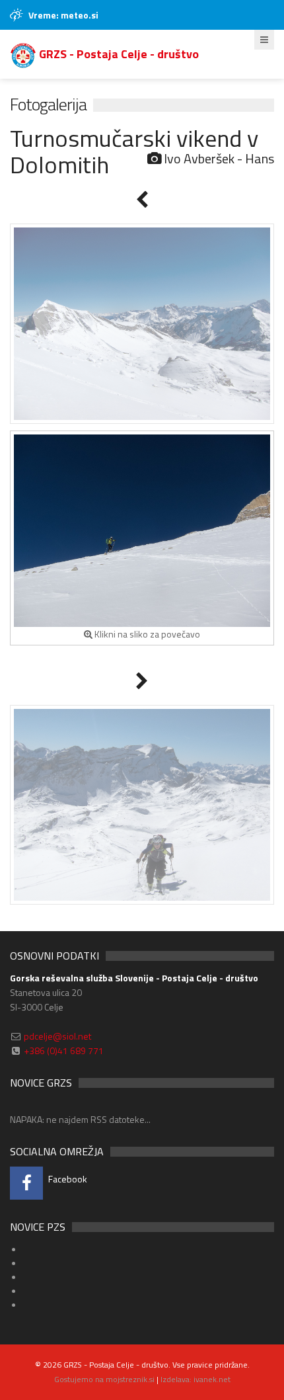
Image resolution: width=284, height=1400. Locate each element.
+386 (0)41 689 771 (64, 1050)
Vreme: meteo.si (63, 15)
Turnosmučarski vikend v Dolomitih (134, 151)
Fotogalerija (48, 104)
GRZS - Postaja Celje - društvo (117, 54)
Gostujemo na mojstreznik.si (104, 1379)
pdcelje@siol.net (57, 1036)
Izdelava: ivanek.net (195, 1379)
